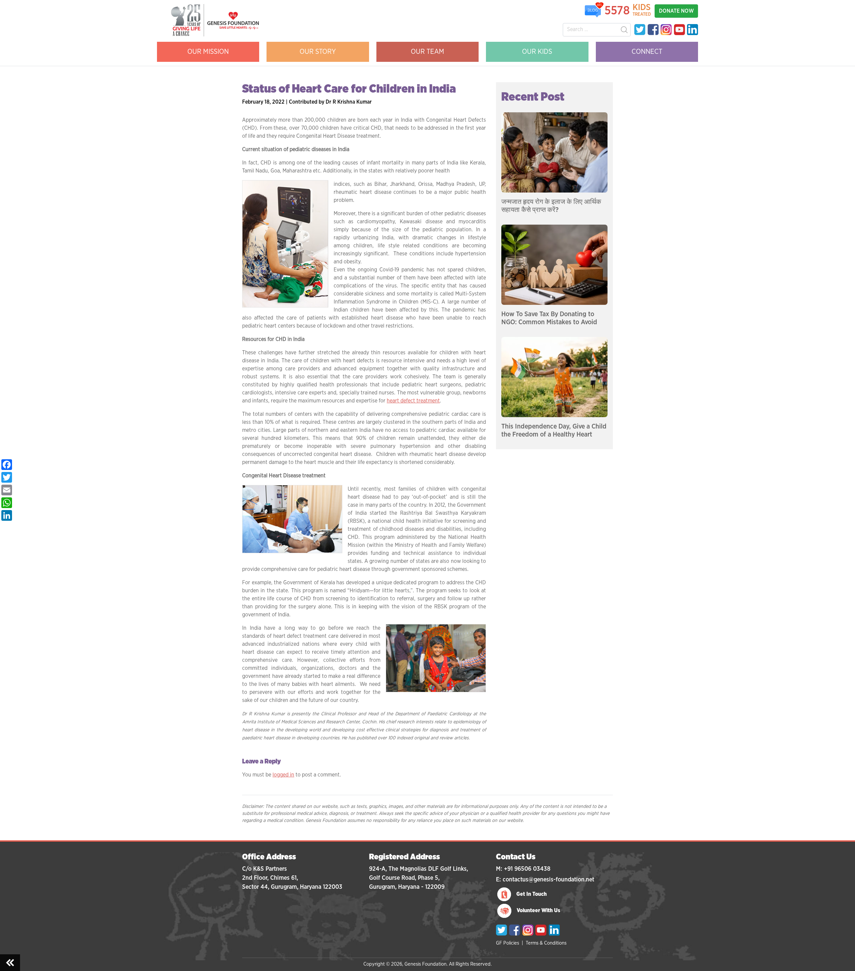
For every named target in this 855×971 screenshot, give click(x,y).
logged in (283, 774)
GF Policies (507, 943)
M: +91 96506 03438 (523, 869)
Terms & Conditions (546, 943)
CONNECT (647, 51)
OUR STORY (318, 51)
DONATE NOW (676, 11)
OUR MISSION (208, 51)
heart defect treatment (413, 400)
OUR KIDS (537, 51)
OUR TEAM (427, 51)
